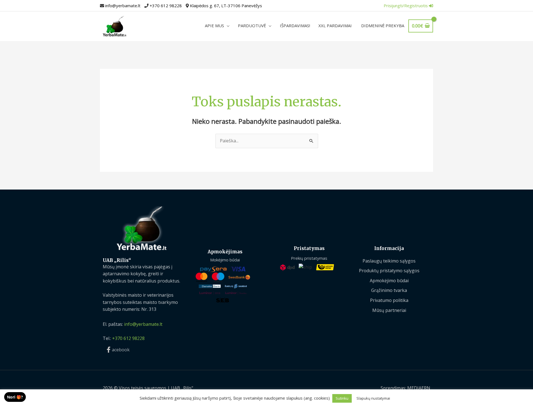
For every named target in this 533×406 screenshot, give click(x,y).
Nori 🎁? (15, 397)
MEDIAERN (418, 388)
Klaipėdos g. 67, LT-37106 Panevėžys (226, 5)
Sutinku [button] (342, 398)
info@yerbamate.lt (122, 5)
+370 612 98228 (166, 5)
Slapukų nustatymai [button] (373, 398)
